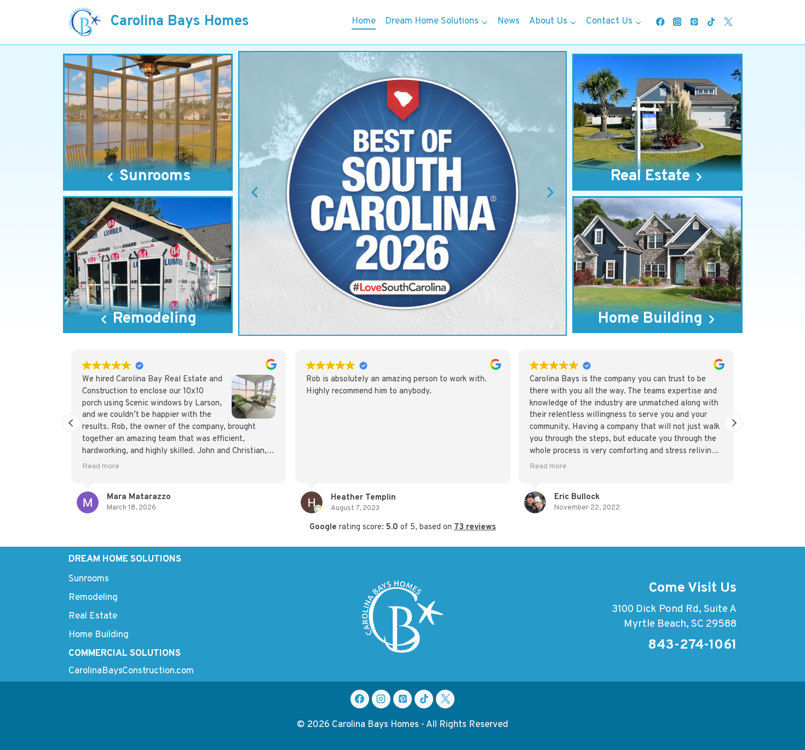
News (508, 21)
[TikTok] (711, 22)
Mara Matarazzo (139, 497)
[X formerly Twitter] (728, 22)
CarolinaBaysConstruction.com (131, 671)
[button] (255, 192)
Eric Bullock (577, 497)
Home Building (98, 635)
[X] (445, 699)
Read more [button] (100, 466)
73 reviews (475, 527)
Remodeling (93, 598)
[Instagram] (677, 22)
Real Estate (92, 616)
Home (364, 21)
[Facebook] (660, 22)
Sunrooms (88, 579)
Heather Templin (363, 498)
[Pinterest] (694, 22)
